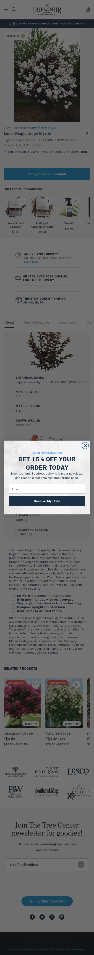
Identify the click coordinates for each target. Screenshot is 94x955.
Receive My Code (47, 501)
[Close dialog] (85, 445)
